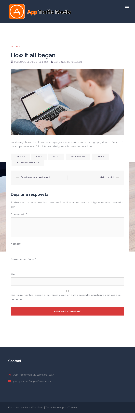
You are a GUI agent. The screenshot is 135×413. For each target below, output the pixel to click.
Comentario (19, 214)
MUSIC (56, 156)
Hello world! (107, 177)
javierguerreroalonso (68, 62)
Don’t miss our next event (35, 177)
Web (13, 274)
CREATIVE (20, 156)
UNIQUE (100, 156)
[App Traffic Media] (39, 11)
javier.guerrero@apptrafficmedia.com (32, 381)
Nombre (16, 243)
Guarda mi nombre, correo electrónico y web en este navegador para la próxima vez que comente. (66, 297)
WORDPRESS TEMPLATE (27, 162)
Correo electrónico (23, 259)
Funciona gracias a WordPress (26, 407)
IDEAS (39, 156)
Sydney (57, 407)
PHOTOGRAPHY (78, 156)
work (16, 46)
